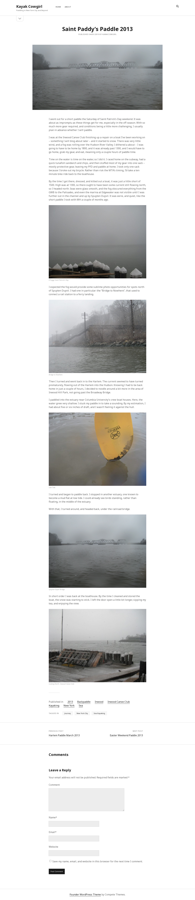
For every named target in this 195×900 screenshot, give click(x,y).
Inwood (99, 701)
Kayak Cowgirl (29, 6)
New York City (82, 713)
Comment (54, 784)
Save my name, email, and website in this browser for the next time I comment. (97, 861)
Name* (53, 817)
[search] (177, 6)
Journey (67, 713)
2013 (70, 701)
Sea (81, 705)
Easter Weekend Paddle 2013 (126, 735)
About (68, 7)
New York (69, 705)
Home (58, 7)
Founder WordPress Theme (85, 894)
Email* (53, 832)
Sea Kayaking (99, 713)
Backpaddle (83, 701)
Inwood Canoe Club (119, 701)
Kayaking (54, 705)
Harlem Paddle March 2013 (64, 735)
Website (53, 846)
